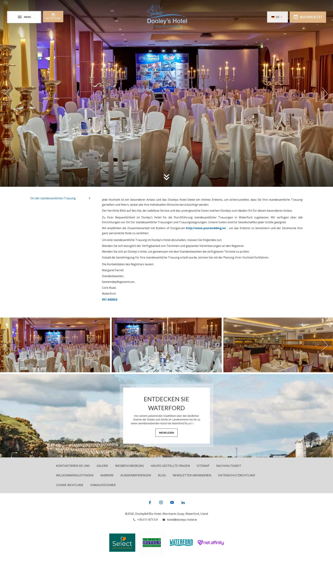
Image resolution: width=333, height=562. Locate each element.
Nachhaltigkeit (228, 466)
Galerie (102, 466)
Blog (162, 475)
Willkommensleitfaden (74, 475)
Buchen (311, 17)
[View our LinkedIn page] (183, 502)
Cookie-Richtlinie (69, 485)
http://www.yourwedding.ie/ (206, 228)
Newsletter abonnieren (192, 475)
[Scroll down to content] (166, 177)
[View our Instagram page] (161, 502)
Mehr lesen (166, 432)
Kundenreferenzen (136, 475)
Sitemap (203, 466)
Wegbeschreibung (129, 466)
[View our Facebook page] (150, 502)
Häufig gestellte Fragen (170, 466)
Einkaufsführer (103, 485)
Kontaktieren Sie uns (73, 466)
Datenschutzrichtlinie (236, 475)
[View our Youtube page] (172, 502)
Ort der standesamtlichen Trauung (53, 198)
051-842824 (109, 299)
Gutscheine (53, 18)
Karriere (107, 475)
